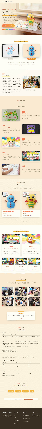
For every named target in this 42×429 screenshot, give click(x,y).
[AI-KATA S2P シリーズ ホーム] (7, 1)
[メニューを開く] (39, 2)
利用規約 (24, 414)
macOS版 (18, 391)
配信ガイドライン (26, 421)
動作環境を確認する (21, 395)
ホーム (15, 414)
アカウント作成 (16, 423)
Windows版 (11, 391)
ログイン (15, 422)
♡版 (15, 417)
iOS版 (32, 391)
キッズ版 (15, 415)
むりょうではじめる (8, 25)
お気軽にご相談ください (28, 399)
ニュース (15, 418)
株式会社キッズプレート (36, 414)
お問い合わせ (16, 420)
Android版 (25, 391)
